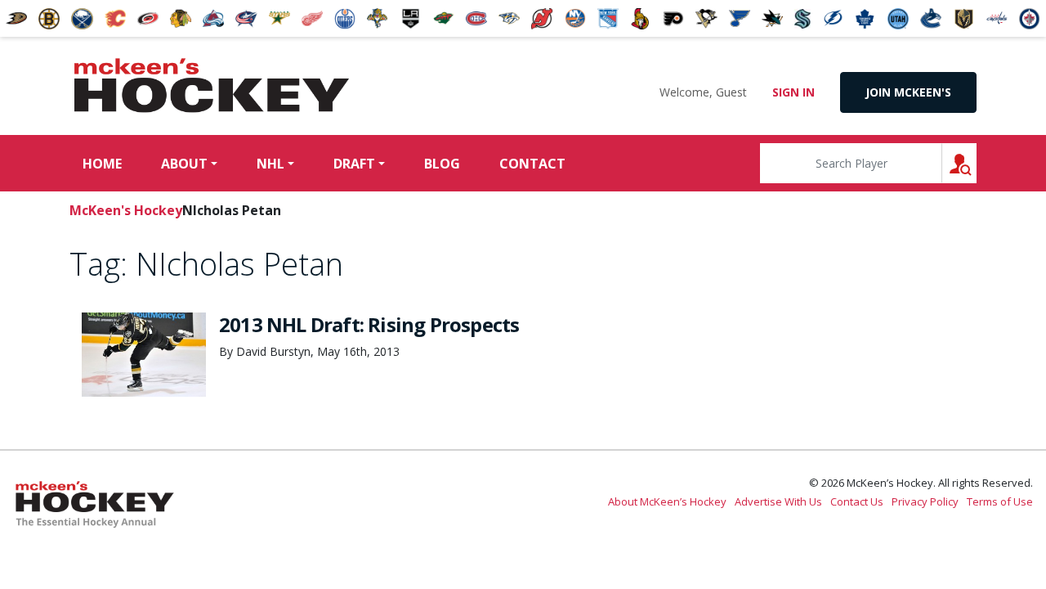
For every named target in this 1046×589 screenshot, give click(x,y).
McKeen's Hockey (211, 86)
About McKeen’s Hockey (667, 501)
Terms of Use (1000, 501)
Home (102, 164)
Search (976, 163)
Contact (532, 164)
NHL (270, 164)
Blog (442, 164)
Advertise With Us (778, 501)
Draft (354, 164)
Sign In (793, 92)
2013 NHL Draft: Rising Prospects (369, 324)
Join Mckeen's (908, 92)
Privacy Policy (925, 501)
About (184, 164)
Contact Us (856, 501)
